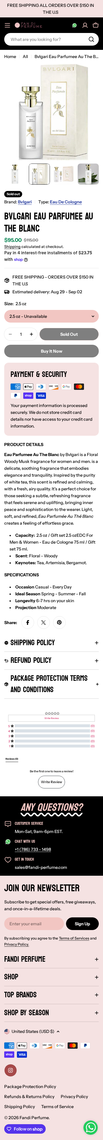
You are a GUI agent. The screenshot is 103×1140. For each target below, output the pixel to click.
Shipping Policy (19, 1106)
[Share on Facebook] (27, 622)
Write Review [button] (51, 718)
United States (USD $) (33, 1031)
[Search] (91, 39)
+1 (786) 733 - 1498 (33, 849)
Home (10, 56)
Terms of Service (57, 1106)
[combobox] (51, 39)
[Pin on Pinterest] (59, 622)
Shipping (12, 246)
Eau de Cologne (66, 201)
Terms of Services (74, 938)
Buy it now (51, 351)
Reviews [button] (12, 759)
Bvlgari (25, 201)
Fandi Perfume (34, 1117)
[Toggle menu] (7, 25)
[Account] (85, 25)
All (25, 56)
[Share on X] (43, 622)
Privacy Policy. (16, 944)
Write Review (51, 782)
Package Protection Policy (30, 1086)
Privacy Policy (74, 1096)
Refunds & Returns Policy (29, 1096)
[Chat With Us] (74, 25)
